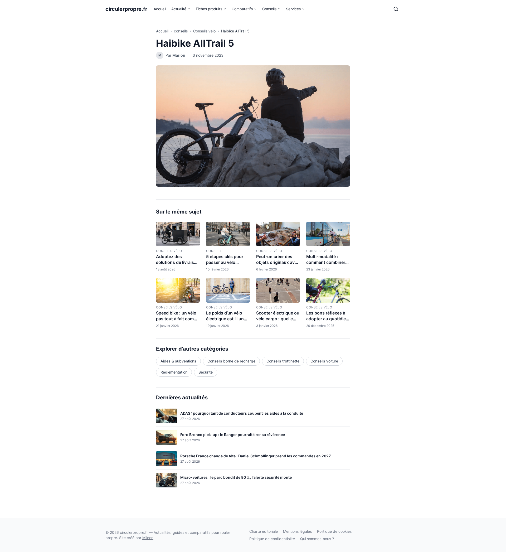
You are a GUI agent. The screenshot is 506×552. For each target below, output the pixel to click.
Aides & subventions (178, 361)
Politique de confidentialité (272, 538)
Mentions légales (297, 531)
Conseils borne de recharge (231, 361)
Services (293, 9)
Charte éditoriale (263, 531)
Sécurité (205, 372)
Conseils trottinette (282, 361)
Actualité (178, 9)
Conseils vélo (204, 31)
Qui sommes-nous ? (317, 538)
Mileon (147, 537)
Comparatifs (242, 9)
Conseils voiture (324, 361)
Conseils (269, 9)
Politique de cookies (334, 531)
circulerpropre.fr (126, 9)
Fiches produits (209, 9)
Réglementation (173, 372)
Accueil (160, 9)
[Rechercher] (396, 9)
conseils (181, 31)
